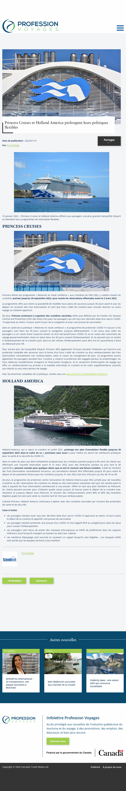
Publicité (95, 767)
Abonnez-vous (57, 741)
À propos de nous (112, 767)
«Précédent (15, 580)
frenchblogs (13, 145)
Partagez (109, 140)
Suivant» (41, 580)
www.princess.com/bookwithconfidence (86, 374)
